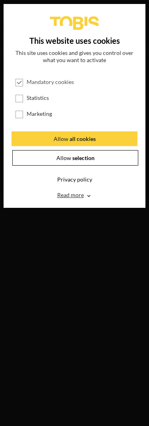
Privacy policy (74, 179)
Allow (75, 138)
